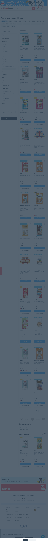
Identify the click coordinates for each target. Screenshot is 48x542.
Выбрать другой (32, 540)
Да (25, 540)
